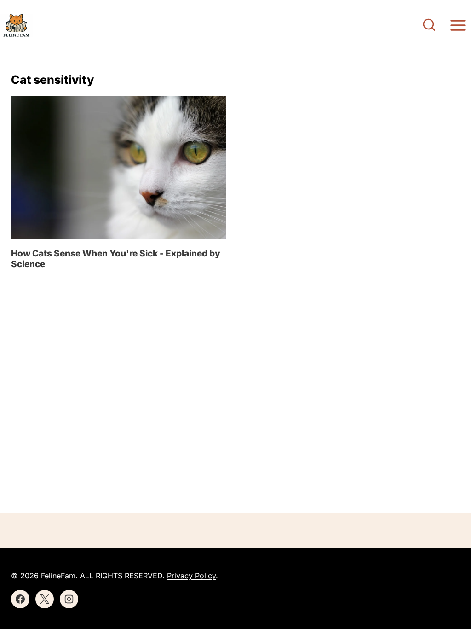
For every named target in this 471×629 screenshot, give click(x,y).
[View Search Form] (429, 25)
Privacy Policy (191, 575)
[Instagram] (69, 599)
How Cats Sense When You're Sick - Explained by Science (115, 258)
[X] (44, 599)
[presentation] (118, 167)
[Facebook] (20, 599)
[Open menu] (458, 25)
